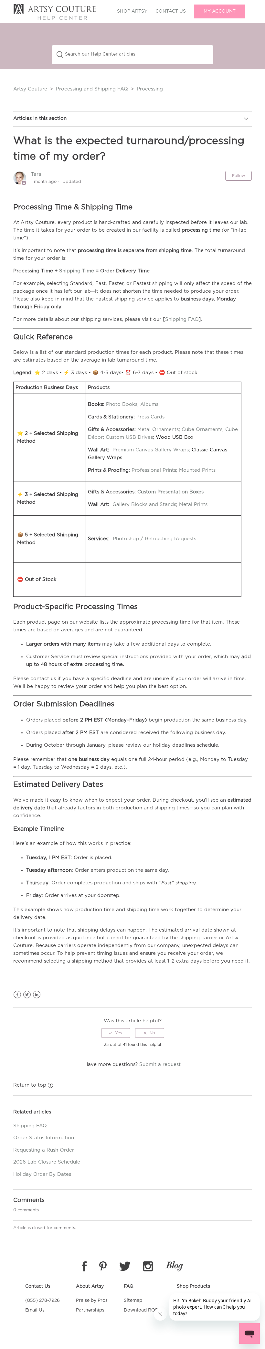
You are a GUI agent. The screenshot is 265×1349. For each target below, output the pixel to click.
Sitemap (133, 1300)
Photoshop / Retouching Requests (154, 538)
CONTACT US (170, 11)
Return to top (29, 1085)
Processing (150, 89)
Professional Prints (154, 470)
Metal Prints (193, 504)
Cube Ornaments (202, 429)
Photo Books (121, 404)
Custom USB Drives (129, 437)
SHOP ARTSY (132, 11)
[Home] (54, 18)
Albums (149, 404)
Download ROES (142, 1310)
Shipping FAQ (182, 319)
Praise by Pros (92, 1300)
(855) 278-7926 (42, 1300)
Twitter (27, 995)
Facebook (17, 995)
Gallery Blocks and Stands (144, 504)
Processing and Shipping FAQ (92, 89)
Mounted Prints (197, 470)
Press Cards (150, 417)
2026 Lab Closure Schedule (46, 1162)
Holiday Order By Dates (42, 1174)
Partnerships (90, 1310)
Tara (36, 174)
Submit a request (160, 1064)
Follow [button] (238, 176)
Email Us (35, 1310)
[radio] (115, 1033)
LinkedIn (37, 995)
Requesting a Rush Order (43, 1150)
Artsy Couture (30, 89)
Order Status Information (43, 1137)
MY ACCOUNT (220, 11)
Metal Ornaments (158, 429)
